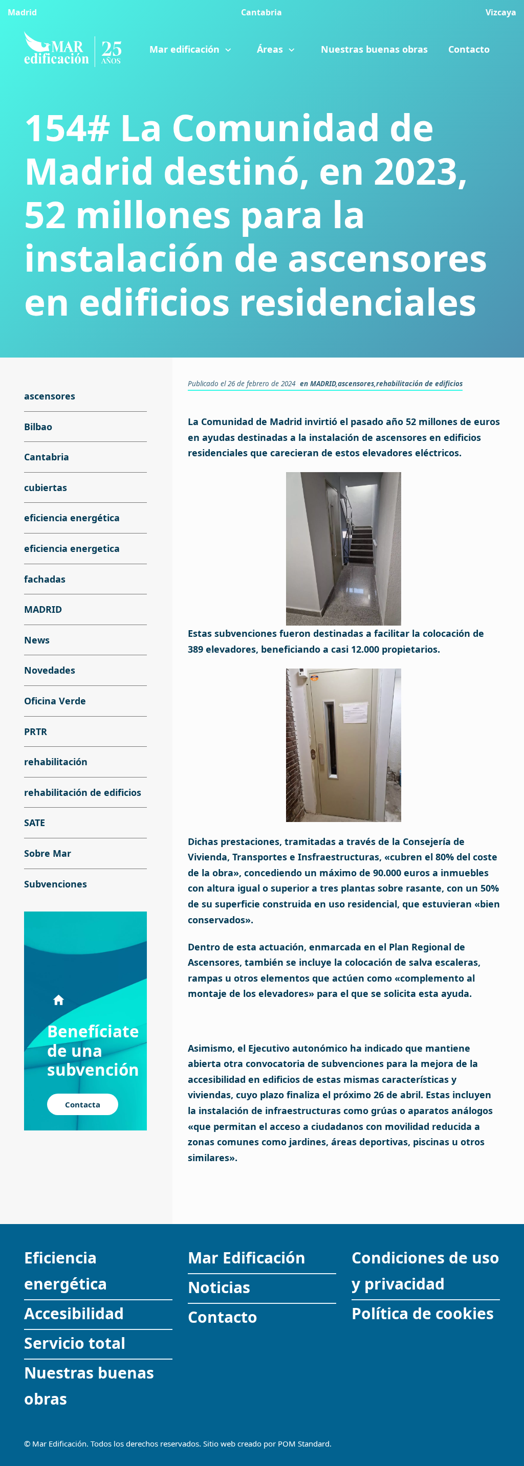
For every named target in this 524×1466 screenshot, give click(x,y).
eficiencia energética (72, 518)
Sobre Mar (47, 853)
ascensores (356, 383)
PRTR (35, 731)
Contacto (222, 1316)
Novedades (49, 670)
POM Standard (304, 1443)
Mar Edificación (246, 1257)
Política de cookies (423, 1313)
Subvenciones (55, 884)
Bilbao (38, 426)
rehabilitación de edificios (419, 383)
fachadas (45, 579)
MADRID (323, 383)
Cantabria (46, 457)
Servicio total (74, 1342)
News (37, 640)
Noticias (219, 1287)
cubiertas (45, 487)
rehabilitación (56, 762)
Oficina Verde (55, 701)
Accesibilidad (74, 1313)
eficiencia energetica (72, 548)
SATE (34, 823)
